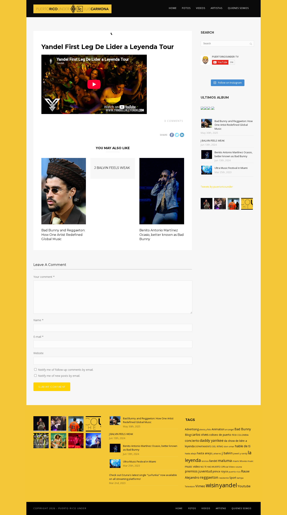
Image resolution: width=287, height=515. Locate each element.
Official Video (228, 466)
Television (190, 486)
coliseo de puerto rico (223, 435)
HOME (172, 8)
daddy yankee (212, 440)
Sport (232, 477)
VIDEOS (200, 8)
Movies (243, 461)
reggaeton (209, 477)
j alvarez (217, 453)
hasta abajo (190, 453)
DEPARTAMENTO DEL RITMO (209, 446)
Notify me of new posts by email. (59, 376)
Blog (188, 435)
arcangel (229, 429)
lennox (205, 461)
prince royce (220, 471)
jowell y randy (240, 453)
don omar (229, 446)
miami (236, 461)
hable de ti (242, 446)
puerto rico (235, 471)
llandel (213, 461)
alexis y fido (205, 429)
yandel (228, 485)
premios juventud (198, 471)
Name (38, 320)
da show (229, 441)
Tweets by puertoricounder (217, 186)
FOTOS (186, 8)
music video (192, 466)
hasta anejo (204, 453)
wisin (212, 485)
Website (38, 353)
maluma (225, 460)
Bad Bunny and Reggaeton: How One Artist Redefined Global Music (63, 234)
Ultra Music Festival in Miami (231, 168)
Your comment (44, 277)
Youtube (244, 486)
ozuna (238, 466)
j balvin (227, 453)
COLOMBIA (243, 435)
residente (224, 478)
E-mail (38, 337)
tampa (240, 478)
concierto (192, 440)
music (250, 461)
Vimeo (200, 486)
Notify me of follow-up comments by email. (65, 370)
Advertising (192, 429)
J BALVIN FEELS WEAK (112, 168)
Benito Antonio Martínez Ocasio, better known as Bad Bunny (161, 234)
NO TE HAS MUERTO (211, 466)
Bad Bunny (242, 429)
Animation (218, 429)
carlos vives (200, 434)
